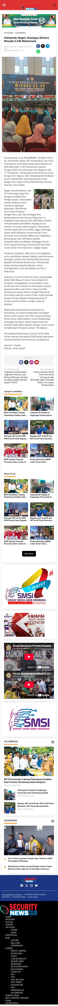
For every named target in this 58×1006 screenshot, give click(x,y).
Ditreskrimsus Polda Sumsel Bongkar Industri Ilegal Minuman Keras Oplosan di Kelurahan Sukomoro (30, 867)
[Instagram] (31, 362)
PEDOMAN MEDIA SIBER (35, 895)
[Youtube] (36, 362)
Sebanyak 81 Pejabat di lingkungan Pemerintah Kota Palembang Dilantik (42, 414)
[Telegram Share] (48, 46)
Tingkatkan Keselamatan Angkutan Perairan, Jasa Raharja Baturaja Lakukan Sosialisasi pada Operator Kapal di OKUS (16, 376)
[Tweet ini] (43, 46)
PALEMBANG (8, 50)
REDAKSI (6, 897)
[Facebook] (21, 362)
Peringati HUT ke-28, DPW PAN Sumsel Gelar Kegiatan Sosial (15, 437)
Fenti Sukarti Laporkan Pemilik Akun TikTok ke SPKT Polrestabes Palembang (30, 859)
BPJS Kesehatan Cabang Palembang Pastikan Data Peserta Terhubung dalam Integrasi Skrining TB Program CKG (14, 414)
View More (29, 554)
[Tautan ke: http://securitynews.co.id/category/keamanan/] (52, 821)
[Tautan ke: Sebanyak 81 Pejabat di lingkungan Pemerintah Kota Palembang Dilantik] (9, 794)
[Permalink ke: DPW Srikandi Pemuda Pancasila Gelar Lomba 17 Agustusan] (16, 450)
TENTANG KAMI (18, 897)
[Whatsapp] (38, 51)
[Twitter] (26, 362)
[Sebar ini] (38, 46)
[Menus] (4, 5)
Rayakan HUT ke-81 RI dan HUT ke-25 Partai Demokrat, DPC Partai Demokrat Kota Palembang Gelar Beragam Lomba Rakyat (41, 437)
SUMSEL (17, 50)
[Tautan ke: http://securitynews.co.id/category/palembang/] (52, 742)
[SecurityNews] (29, 7)
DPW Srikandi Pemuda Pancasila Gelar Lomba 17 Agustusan (15, 460)
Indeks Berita (33, 897)
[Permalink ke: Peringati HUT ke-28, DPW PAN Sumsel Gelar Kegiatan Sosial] (16, 427)
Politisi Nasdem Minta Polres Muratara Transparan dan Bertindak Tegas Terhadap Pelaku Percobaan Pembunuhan (42, 377)
